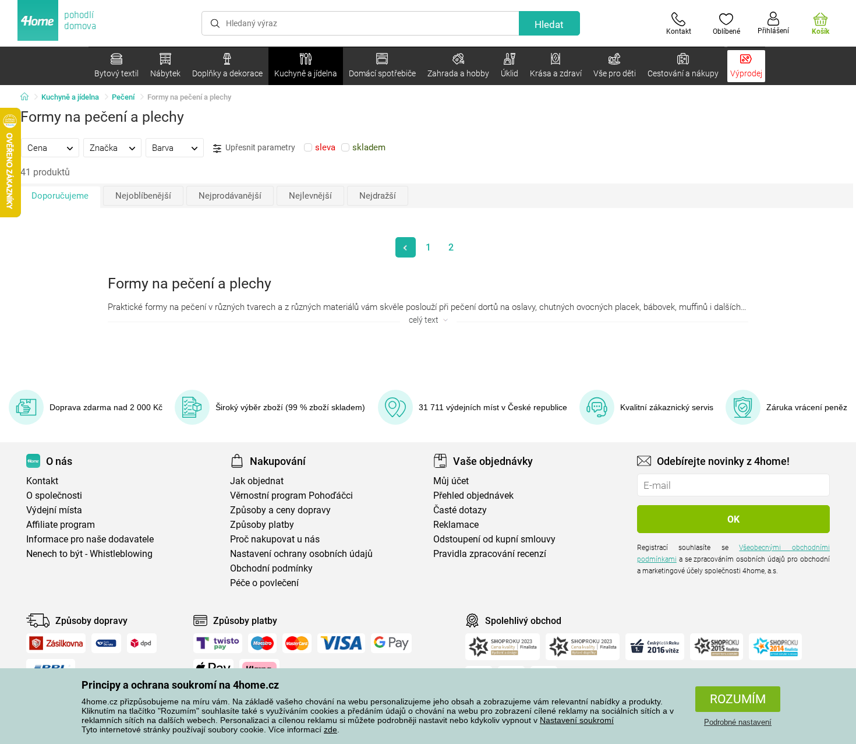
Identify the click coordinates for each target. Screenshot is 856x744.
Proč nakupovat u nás (275, 539)
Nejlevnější (310, 196)
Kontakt (42, 481)
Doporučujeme (60, 196)
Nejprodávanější (230, 196)
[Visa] (341, 643)
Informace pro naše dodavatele (90, 539)
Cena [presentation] (37, 148)
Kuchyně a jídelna (70, 97)
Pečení (123, 97)
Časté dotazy (460, 510)
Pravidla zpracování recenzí (489, 553)
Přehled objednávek (473, 495)
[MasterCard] (297, 643)
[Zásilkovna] (56, 643)
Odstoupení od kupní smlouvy (494, 539)
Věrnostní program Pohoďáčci (291, 495)
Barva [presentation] (163, 148)
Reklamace (456, 524)
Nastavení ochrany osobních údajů (301, 553)
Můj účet (451, 481)
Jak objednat (257, 481)
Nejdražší (377, 196)
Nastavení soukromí (577, 720)
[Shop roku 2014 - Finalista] (775, 646)
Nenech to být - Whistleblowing (89, 553)
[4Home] (28, 97)
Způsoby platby (262, 524)
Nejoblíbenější (143, 196)
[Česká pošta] (106, 643)
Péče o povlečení (264, 583)
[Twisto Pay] (217, 643)
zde (330, 729)
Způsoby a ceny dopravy (280, 510)
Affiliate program (60, 524)
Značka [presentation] (104, 148)
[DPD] (142, 643)
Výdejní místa (54, 510)
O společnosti (54, 495)
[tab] (50, 147)
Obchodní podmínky (271, 568)
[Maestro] (262, 643)
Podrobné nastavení (738, 722)
